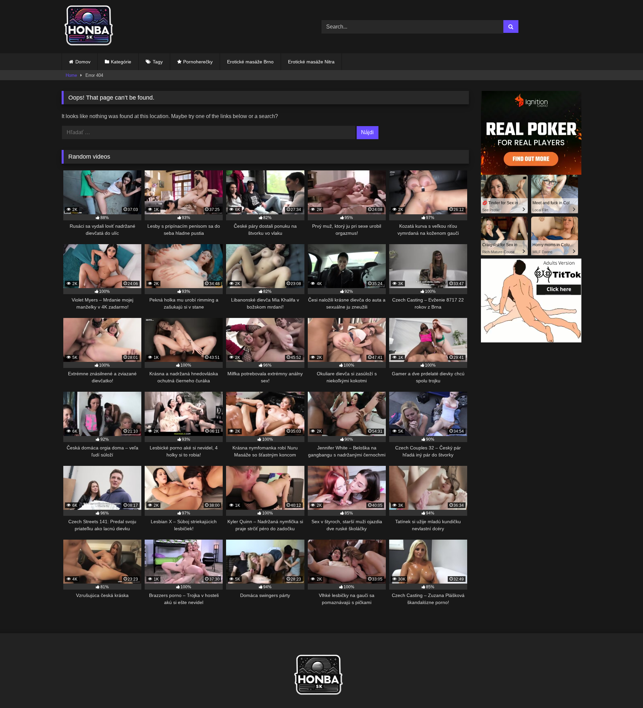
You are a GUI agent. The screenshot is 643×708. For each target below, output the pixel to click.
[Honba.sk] (92, 26)
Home (71, 75)
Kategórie (121, 61)
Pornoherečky (198, 61)
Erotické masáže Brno (250, 61)
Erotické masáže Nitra (311, 61)
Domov (82, 61)
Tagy (158, 61)
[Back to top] (622, 688)
